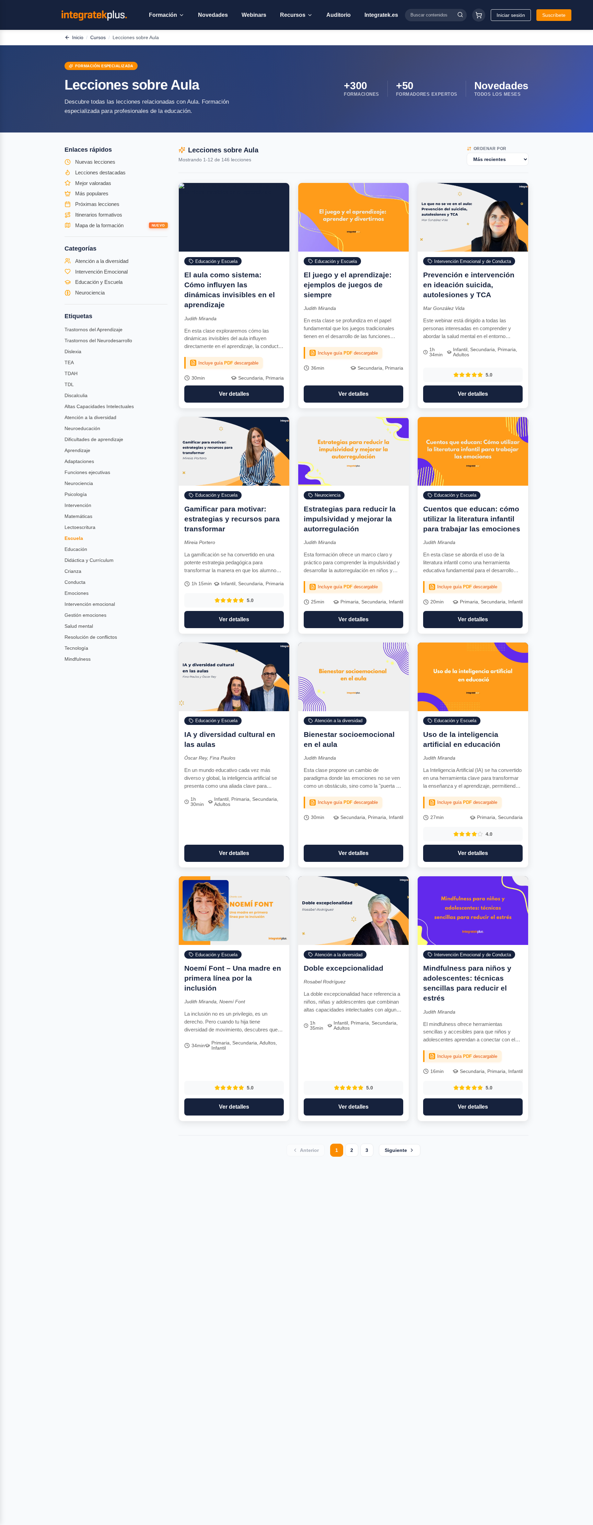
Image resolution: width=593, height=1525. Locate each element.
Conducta (75, 582)
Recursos (292, 15)
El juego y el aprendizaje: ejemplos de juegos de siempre (348, 285)
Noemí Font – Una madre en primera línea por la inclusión (232, 978)
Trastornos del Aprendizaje (94, 329)
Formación (163, 15)
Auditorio (338, 15)
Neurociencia (79, 483)
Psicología (76, 494)
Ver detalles (234, 394)
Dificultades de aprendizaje (94, 439)
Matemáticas (78, 516)
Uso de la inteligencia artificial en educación (461, 739)
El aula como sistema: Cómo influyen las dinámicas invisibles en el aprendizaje (229, 290)
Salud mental (79, 626)
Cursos (98, 37)
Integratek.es (381, 15)
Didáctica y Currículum (89, 560)
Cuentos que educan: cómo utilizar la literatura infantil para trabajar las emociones (471, 519)
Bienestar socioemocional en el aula (349, 739)
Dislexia (73, 351)
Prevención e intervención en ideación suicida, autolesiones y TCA (468, 285)
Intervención (78, 505)
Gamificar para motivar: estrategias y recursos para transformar (232, 519)
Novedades (213, 15)
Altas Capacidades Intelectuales (99, 406)
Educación (76, 549)
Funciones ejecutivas (87, 472)
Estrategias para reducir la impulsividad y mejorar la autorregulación (350, 519)
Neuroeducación (82, 428)
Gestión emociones (85, 615)
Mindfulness (78, 659)
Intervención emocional (90, 604)
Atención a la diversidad (90, 417)
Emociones (77, 593)
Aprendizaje (77, 450)
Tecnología (76, 648)
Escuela (74, 538)
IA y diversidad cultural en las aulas (229, 739)
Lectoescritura (80, 527)
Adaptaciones (79, 461)
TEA (69, 362)
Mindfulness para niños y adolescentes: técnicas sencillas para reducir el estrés (467, 983)
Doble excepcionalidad (343, 968)
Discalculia (76, 395)
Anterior (309, 1150)
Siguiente (396, 1150)
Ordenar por (490, 148)
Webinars (254, 15)
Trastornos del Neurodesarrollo (98, 340)
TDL (69, 384)
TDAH (71, 373)
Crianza (73, 571)
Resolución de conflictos (91, 637)
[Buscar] (460, 15)
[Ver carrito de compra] (478, 15)
